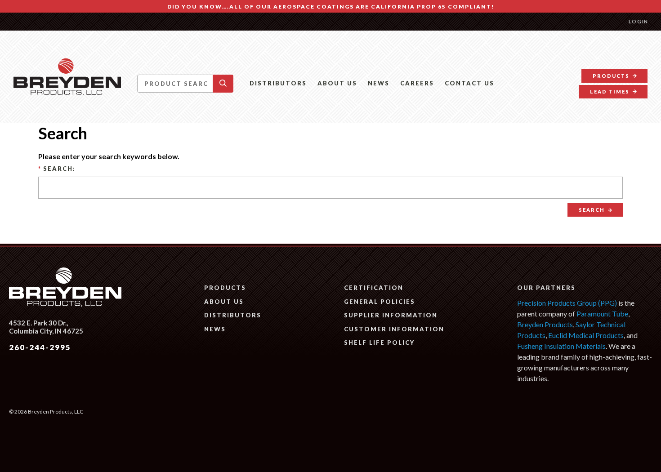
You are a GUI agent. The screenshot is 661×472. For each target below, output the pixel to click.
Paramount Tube (602, 313)
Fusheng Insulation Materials (561, 346)
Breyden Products (545, 324)
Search (592, 210)
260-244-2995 (40, 347)
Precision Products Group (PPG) (567, 302)
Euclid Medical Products (586, 335)
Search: (57, 168)
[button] (223, 84)
